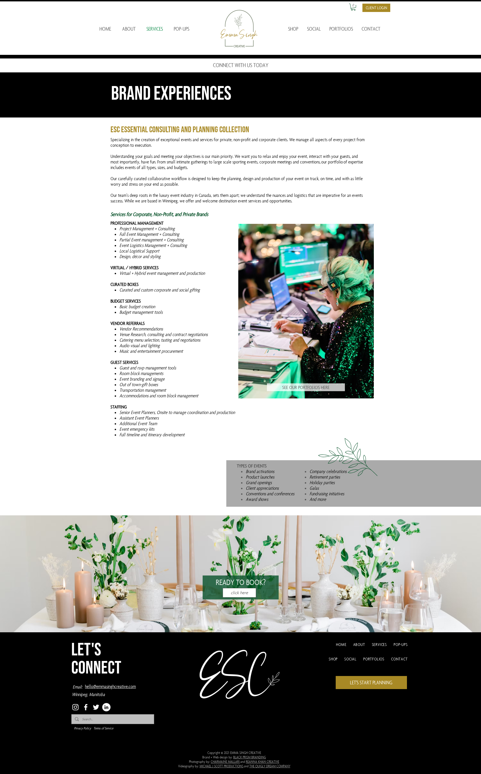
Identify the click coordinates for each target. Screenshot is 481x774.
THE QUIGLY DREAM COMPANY (269, 766)
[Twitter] (96, 707)
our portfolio (332, 162)
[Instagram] (75, 707)
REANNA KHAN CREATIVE (262, 761)
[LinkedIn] (106, 707)
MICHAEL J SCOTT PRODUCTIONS (222, 766)
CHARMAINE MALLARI (225, 761)
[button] (353, 7)
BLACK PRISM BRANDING (249, 757)
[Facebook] (86, 707)
